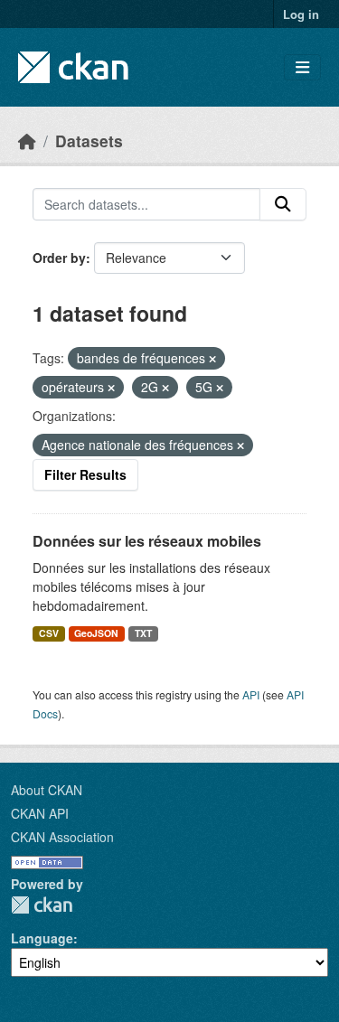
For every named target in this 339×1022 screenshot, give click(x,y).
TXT (143, 633)
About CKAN (46, 790)
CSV (49, 633)
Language (42, 938)
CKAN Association (62, 837)
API (250, 694)
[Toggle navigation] (302, 67)
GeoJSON (96, 633)
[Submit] (282, 204)
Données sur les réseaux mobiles (147, 540)
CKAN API (40, 813)
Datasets (89, 140)
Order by (59, 257)
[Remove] (212, 359)
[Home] (27, 140)
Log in (301, 14)
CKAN (41, 904)
